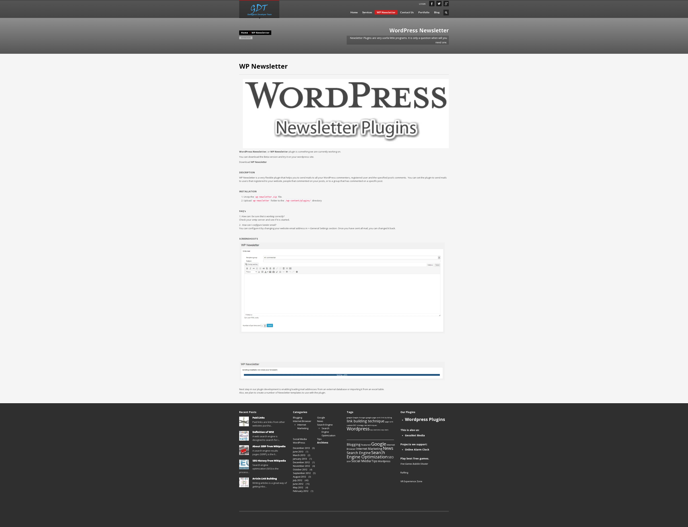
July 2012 (297, 480)
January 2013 (300, 458)
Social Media (300, 439)
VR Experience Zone (411, 481)
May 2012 (298, 487)
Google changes (359, 417)
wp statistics (375, 430)
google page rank (373, 417)
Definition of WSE (263, 431)
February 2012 (300, 491)
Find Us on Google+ (446, 3)
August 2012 (299, 476)
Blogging (297, 417)
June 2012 (298, 483)
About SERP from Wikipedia (268, 446)
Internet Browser (302, 421)
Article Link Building (264, 478)
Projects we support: (413, 444)
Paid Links (258, 417)
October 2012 (300, 469)
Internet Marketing (302, 426)
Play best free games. (414, 458)
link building (386, 417)
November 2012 (301, 466)
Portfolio (423, 12)
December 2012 (301, 462)
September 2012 (302, 473)
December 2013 (301, 448)
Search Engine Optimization (367, 454)
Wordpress (358, 428)
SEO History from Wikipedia (269, 460)
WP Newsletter (386, 12)
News (320, 421)
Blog (436, 12)
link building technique (365, 421)
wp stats (384, 430)
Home (354, 12)
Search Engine (325, 424)
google (349, 417)
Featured (366, 444)
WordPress (299, 442)
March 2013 (299, 455)
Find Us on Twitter (439, 3)
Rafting (404, 472)
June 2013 (298, 451)
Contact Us (407, 12)
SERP (349, 461)
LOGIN (422, 4)
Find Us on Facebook (431, 3)
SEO (391, 457)
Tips (319, 439)
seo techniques (370, 425)
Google (321, 417)
